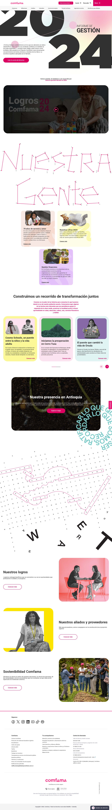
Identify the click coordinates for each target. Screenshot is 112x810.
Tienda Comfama (66, 8)
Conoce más (27, 244)
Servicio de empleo (53, 8)
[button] (17, 3)
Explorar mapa (56, 411)
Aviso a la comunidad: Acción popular (21, 761)
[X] (18, 722)
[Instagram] (23, 722)
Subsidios (41, 8)
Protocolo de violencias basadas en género (22, 740)
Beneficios (14, 751)
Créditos (33, 8)
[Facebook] (13, 722)
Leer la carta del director (16, 60)
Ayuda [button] (77, 3)
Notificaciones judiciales (17, 763)
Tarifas (13, 749)
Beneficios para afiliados (94, 8)
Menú (96, 3)
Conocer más (30, 358)
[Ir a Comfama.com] (56, 781)
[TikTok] (37, 722)
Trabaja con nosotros (16, 753)
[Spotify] (42, 722)
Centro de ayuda (15, 744)
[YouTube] (32, 722)
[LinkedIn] (28, 722)
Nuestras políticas (16, 757)
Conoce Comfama (16, 738)
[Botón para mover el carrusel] (107, 366)
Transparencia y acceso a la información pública (23, 755)
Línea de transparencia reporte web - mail (83, 757)
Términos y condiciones (17, 759)
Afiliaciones (24, 8)
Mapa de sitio (45, 752)
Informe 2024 (14, 747)
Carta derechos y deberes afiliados (51, 744)
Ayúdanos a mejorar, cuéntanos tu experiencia (54, 750)
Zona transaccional (65, 3)
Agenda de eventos (79, 8)
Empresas (14, 8)
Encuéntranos (14, 742)
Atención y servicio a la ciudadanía (51, 738)
